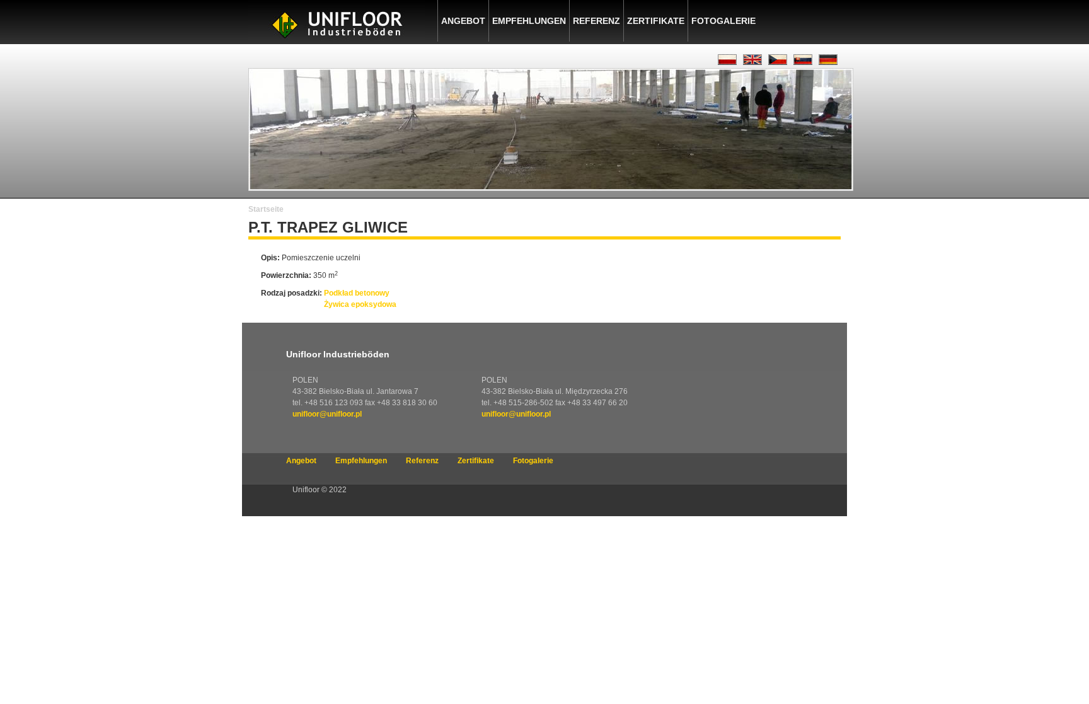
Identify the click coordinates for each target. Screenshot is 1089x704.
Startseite (266, 209)
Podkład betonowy (356, 293)
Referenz (596, 21)
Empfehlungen (529, 21)
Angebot (463, 21)
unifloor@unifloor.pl (327, 414)
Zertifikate (655, 21)
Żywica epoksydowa (360, 304)
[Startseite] (336, 41)
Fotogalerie (723, 21)
